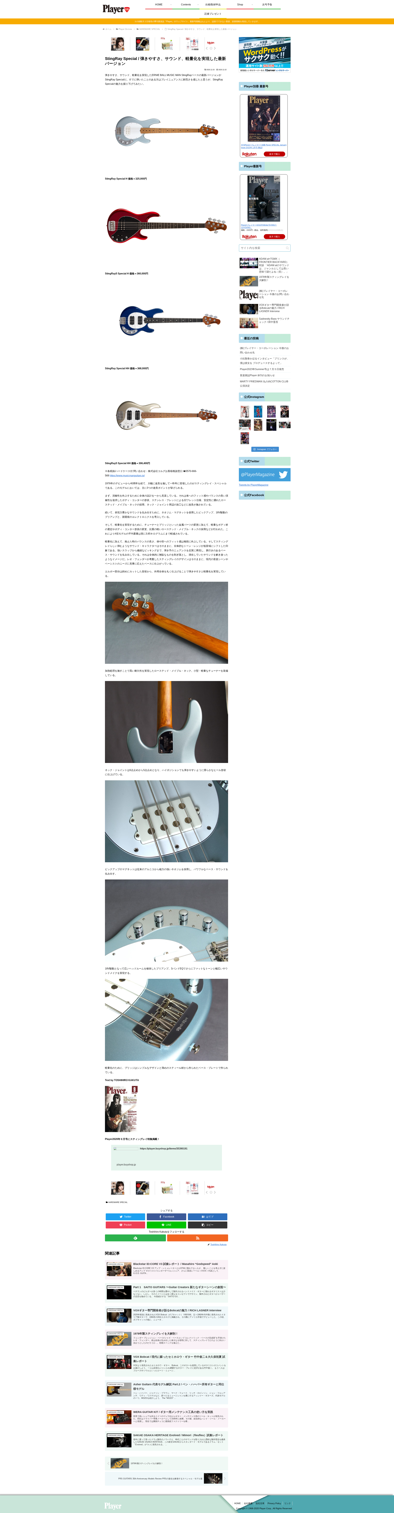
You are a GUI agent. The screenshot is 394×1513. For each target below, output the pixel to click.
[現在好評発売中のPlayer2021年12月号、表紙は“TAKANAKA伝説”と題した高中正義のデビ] (258, 412)
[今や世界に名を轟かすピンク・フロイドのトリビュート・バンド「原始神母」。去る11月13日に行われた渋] (271, 425)
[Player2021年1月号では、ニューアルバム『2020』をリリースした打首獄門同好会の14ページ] (285, 425)
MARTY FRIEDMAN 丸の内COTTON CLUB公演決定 (264, 383)
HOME (237, 1503)
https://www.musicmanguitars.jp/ (127, 475)
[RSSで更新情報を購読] (197, 1237)
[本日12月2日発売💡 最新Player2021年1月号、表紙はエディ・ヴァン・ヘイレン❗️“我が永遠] (245, 438)
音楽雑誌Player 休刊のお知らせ (257, 375)
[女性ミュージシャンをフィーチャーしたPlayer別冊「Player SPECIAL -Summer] (245, 412)
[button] (207, 1225)
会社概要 (248, 1503)
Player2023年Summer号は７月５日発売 (262, 369)
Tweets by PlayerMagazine (253, 485)
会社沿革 (260, 1503)
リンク (287, 1503)
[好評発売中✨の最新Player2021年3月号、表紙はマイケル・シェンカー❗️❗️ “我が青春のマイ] (285, 412)
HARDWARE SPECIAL (118, 1202)
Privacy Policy (274, 1503)
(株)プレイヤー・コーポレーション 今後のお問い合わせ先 (264, 350)
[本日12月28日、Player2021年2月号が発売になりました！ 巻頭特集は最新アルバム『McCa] (258, 425)
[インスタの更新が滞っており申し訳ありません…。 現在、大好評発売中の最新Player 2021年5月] (271, 412)
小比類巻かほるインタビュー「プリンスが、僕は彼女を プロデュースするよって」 (264, 360)
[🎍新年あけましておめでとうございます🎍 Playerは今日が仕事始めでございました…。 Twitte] (245, 425)
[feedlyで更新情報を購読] (135, 1237)
